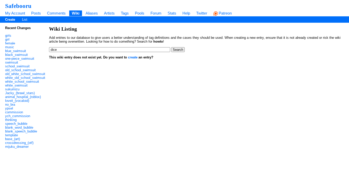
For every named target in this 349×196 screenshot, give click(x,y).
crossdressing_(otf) (19, 143)
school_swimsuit (17, 66)
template (11, 135)
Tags (125, 13)
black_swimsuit (16, 55)
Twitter (201, 13)
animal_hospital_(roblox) (23, 97)
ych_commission (17, 116)
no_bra (10, 104)
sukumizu (12, 89)
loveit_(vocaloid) (17, 101)
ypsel (9, 108)
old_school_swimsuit (20, 70)
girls (8, 36)
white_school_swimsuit (22, 81)
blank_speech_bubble (21, 131)
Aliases (92, 13)
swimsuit (11, 62)
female (10, 43)
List (24, 19)
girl (7, 39)
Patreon (225, 13)
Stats (172, 13)
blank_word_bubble (19, 127)
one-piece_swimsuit (19, 58)
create (132, 57)
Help (186, 13)
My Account (15, 13)
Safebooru (18, 6)
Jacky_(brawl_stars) (20, 93)
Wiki (75, 13)
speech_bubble (16, 124)
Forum (155, 13)
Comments (56, 13)
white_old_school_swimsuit (25, 78)
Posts (36, 13)
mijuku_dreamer (17, 147)
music (9, 47)
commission (14, 112)
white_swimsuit (16, 85)
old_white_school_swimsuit (25, 74)
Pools (139, 13)
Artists (109, 13)
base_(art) (12, 139)
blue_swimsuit (15, 51)
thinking (11, 120)
